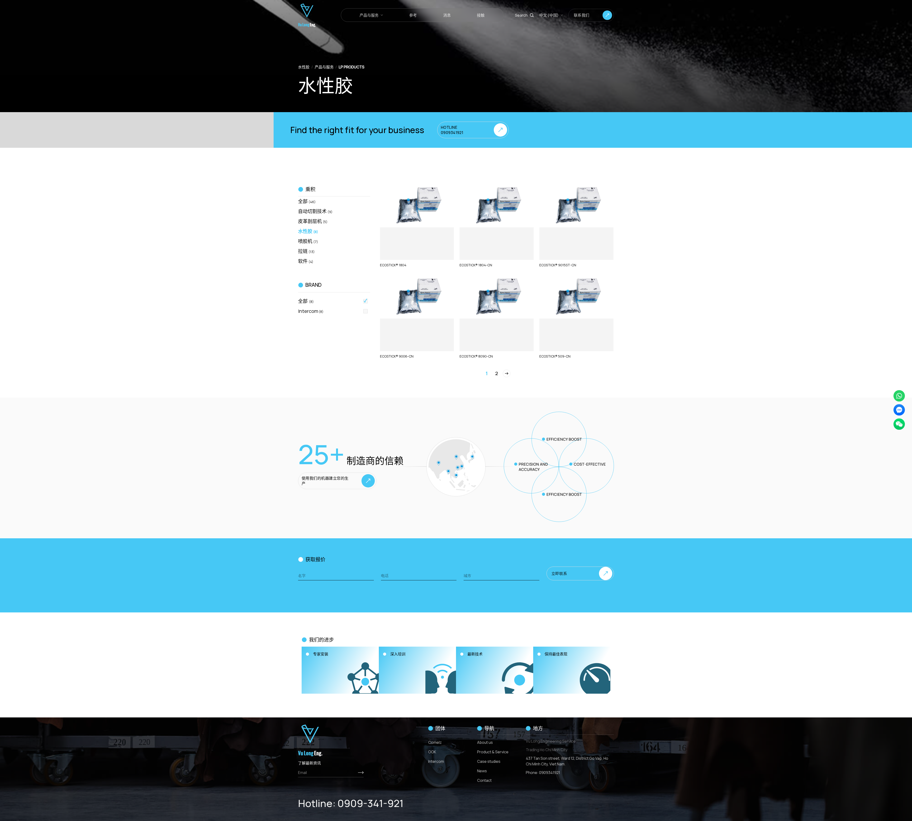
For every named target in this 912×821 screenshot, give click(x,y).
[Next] (506, 373)
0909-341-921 (370, 803)
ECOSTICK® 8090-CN (476, 356)
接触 (480, 15)
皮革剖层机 (313, 221)
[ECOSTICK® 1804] (417, 206)
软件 (305, 261)
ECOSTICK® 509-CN (554, 356)
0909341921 (549, 772)
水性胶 (303, 67)
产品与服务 (369, 15)
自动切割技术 (315, 211)
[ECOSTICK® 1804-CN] (497, 206)
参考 (413, 15)
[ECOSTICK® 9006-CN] (417, 298)
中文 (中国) (549, 15)
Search (521, 15)
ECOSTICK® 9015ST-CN (557, 265)
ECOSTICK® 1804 (393, 265)
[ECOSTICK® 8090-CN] (497, 298)
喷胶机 (308, 241)
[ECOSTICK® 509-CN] (576, 298)
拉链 (306, 251)
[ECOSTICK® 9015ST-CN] (576, 206)
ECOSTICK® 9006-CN (396, 356)
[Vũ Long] (316, 15)
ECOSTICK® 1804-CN (476, 265)
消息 (447, 15)
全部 (307, 201)
